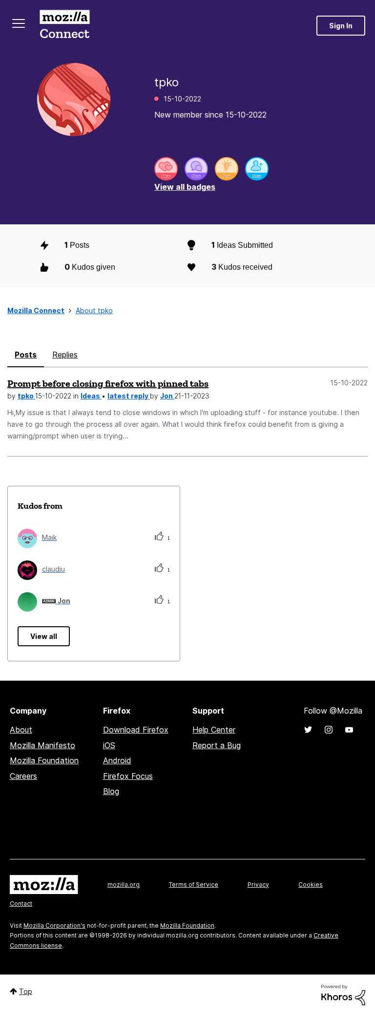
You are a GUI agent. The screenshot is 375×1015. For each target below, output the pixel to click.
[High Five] (166, 168)
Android (117, 760)
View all (43, 636)
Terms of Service (193, 884)
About (21, 730)
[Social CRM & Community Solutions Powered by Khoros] (343, 994)
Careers (23, 776)
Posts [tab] (26, 354)
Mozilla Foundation (44, 760)
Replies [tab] (65, 354)
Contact (21, 903)
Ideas (91, 396)
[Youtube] (349, 729)
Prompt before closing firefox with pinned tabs (107, 383)
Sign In (341, 25)
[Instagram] (328, 729)
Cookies (310, 884)
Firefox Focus (128, 776)
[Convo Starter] (196, 168)
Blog (111, 791)
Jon (167, 396)
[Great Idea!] (226, 168)
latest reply (128, 396)
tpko (26, 396)
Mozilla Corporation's (54, 925)
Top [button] (25, 991)
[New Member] (257, 168)
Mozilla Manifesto (42, 745)
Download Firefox (135, 730)
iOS (109, 745)
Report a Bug (216, 745)
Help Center (213, 730)
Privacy (258, 884)
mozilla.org (123, 884)
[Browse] (18, 23)
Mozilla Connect (64, 25)
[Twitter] (308, 729)
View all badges (184, 187)
